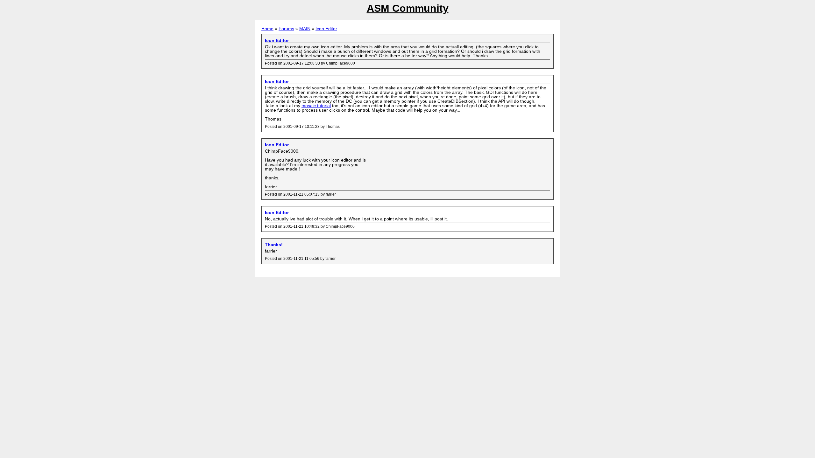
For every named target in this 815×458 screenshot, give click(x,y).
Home (267, 28)
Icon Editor (326, 28)
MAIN (304, 28)
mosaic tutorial (316, 105)
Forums (286, 28)
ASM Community (408, 8)
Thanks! (274, 244)
